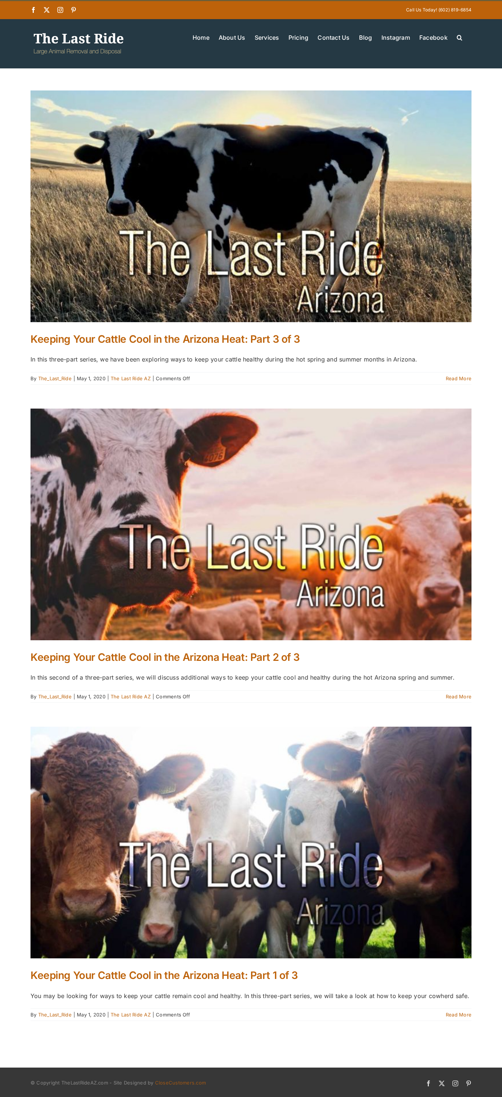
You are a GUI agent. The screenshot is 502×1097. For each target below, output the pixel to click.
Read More (458, 378)
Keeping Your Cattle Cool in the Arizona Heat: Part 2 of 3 (165, 657)
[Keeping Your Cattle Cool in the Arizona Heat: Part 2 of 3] (251, 524)
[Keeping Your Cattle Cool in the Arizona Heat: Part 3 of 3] (251, 206)
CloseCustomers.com (180, 1083)
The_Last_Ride (55, 378)
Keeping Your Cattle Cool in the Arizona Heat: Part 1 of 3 (164, 975)
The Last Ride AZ (131, 378)
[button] (459, 36)
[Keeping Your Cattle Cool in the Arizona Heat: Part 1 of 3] (251, 842)
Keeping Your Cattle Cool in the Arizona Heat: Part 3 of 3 (165, 339)
